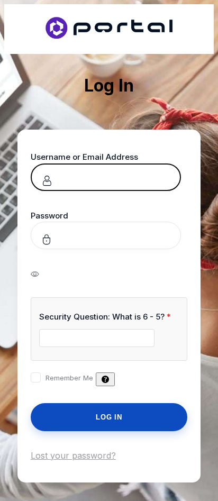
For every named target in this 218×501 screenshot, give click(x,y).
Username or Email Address (84, 157)
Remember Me (69, 378)
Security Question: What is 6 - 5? (105, 317)
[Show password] (42, 273)
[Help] (105, 379)
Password (49, 216)
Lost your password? (73, 455)
